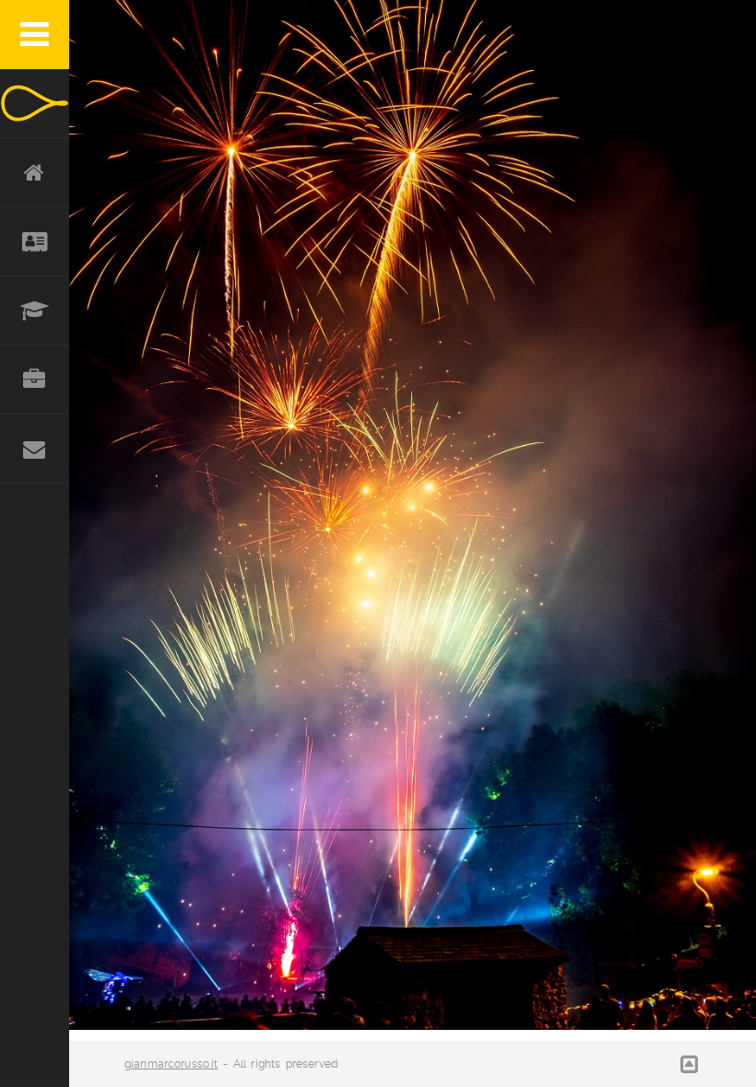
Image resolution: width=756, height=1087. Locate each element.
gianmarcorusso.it (171, 1064)
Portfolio (34, 380)
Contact (34, 449)
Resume (34, 310)
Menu (34, 34)
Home (34, 172)
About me (34, 241)
